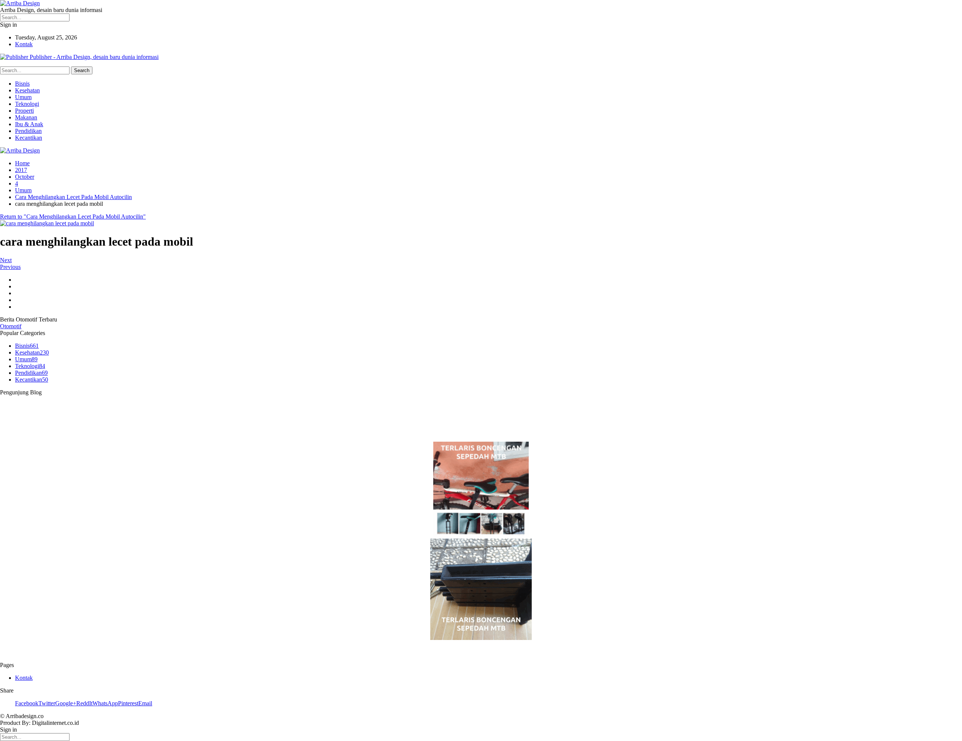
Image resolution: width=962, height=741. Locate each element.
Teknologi (27, 104)
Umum (23, 97)
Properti (24, 110)
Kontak (24, 44)
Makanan (26, 117)
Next (6, 260)
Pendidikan (28, 131)
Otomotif (10, 326)
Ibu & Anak (29, 124)
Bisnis (22, 83)
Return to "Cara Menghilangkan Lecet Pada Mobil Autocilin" (73, 216)
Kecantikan (28, 137)
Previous (10, 267)
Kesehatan (27, 90)
